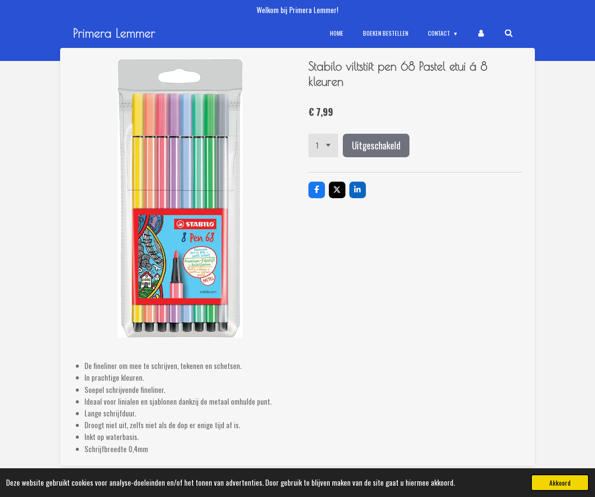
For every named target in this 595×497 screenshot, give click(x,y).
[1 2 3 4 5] (323, 145)
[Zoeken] (509, 33)
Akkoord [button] (560, 482)
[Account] (481, 33)
